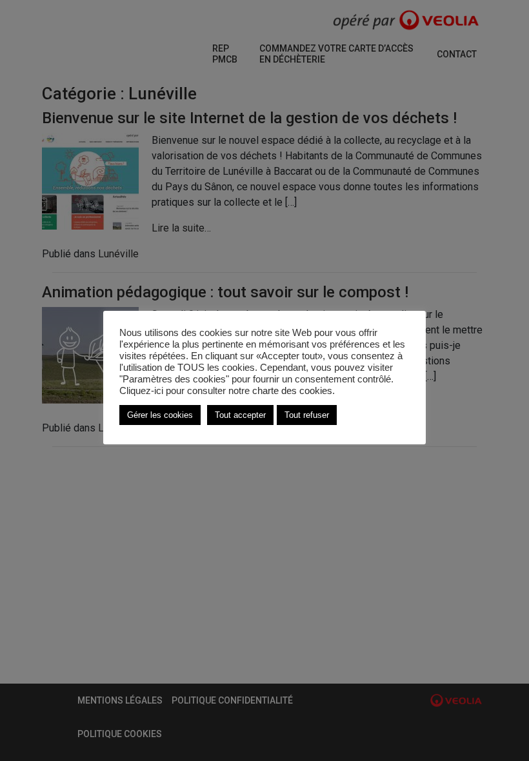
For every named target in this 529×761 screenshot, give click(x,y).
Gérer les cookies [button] (160, 415)
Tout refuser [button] (306, 415)
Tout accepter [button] (240, 415)
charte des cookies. (293, 391)
